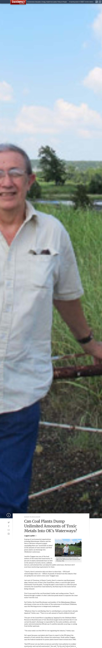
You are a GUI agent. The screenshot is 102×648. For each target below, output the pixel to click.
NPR (82, 1)
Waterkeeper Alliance (68, 602)
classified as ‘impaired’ (52, 618)
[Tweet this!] (9, 522)
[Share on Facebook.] (8, 526)
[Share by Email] (9, 530)
